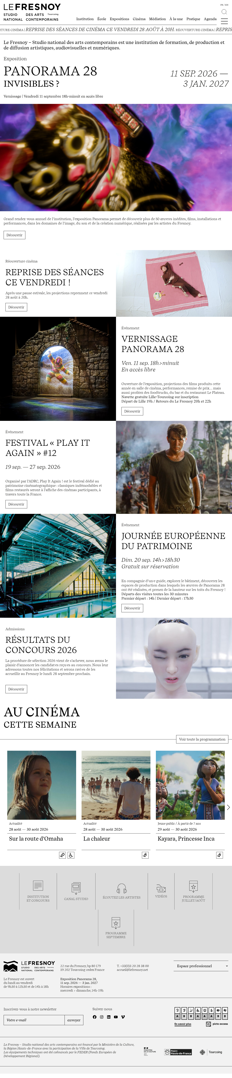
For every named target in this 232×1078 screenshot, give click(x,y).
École (101, 19)
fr (221, 5)
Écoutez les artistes (121, 897)
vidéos (161, 896)
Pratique (193, 19)
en (226, 5)
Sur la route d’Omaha (36, 838)
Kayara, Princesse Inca (186, 838)
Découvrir (14, 235)
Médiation (157, 19)
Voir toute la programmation (202, 739)
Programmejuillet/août (193, 898)
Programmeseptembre (116, 935)
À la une (176, 19)
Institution (85, 19)
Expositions (119, 19)
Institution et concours (38, 898)
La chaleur (96, 838)
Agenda (210, 19)
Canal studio (76, 899)
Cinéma (139, 19)
